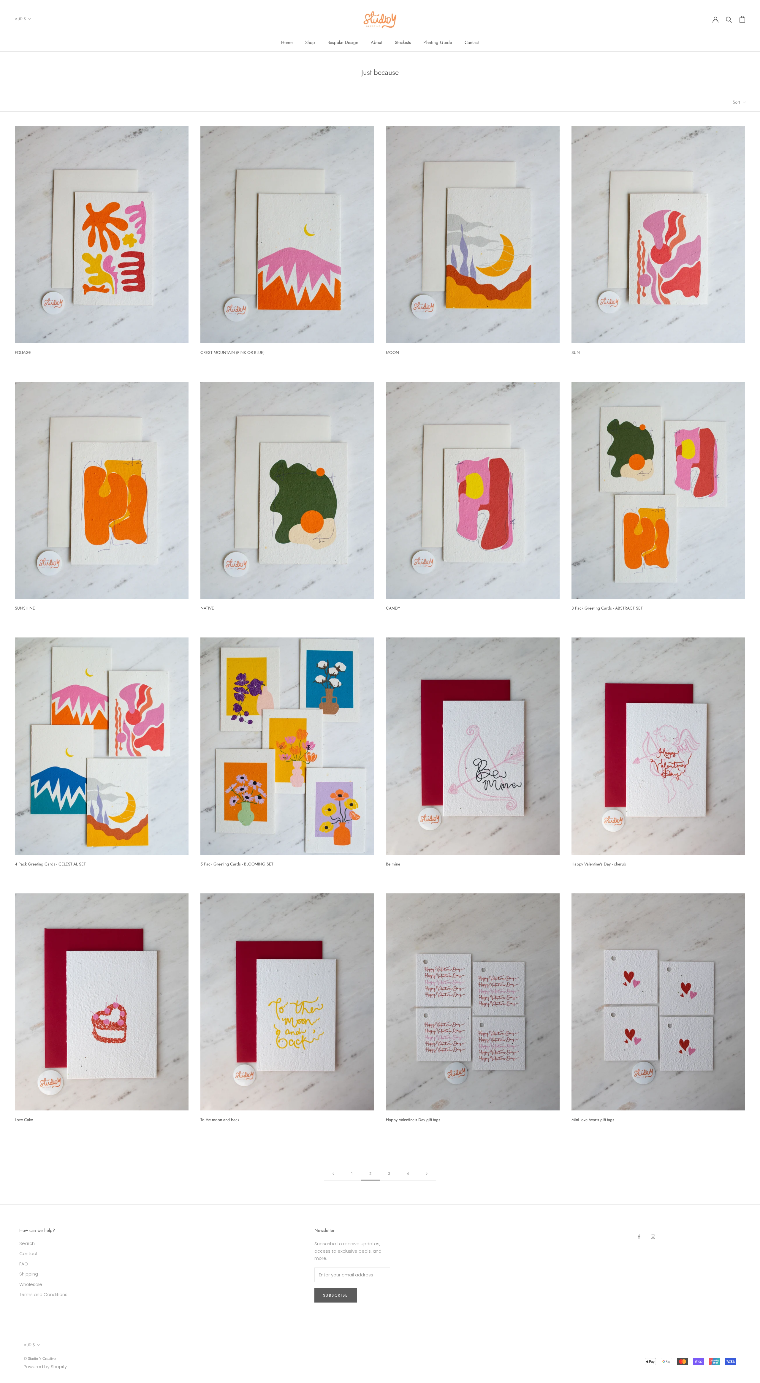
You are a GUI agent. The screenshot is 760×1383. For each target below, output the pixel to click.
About (376, 42)
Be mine (393, 864)
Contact (472, 42)
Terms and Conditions (43, 1294)
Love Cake (24, 1120)
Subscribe (335, 1295)
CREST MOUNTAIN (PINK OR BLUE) (232, 352)
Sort (737, 102)
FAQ (23, 1264)
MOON (392, 352)
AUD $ (20, 19)
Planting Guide (437, 42)
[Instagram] (653, 1236)
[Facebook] (639, 1236)
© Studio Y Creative (40, 1358)
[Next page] (426, 1174)
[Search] (729, 19)
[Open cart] (742, 19)
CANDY (393, 608)
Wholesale (30, 1284)
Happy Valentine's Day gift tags (413, 1120)
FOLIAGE (23, 352)
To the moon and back (219, 1120)
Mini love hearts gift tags (592, 1120)
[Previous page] (333, 1174)
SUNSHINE (25, 608)
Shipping (28, 1274)
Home (287, 42)
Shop (310, 42)
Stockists (403, 42)
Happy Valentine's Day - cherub (598, 864)
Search (27, 1243)
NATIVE (207, 608)
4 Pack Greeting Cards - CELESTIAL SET (50, 864)
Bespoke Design (342, 42)
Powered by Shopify (45, 1366)
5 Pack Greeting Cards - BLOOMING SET (236, 864)
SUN (575, 352)
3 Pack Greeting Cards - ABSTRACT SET (607, 608)
